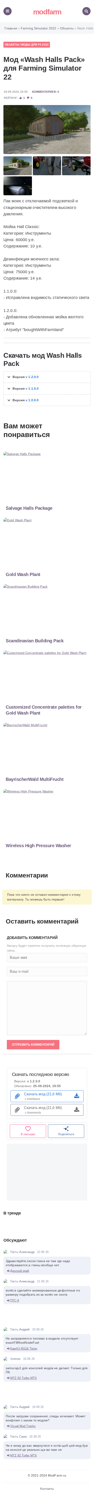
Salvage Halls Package (29, 508)
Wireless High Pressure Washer (38, 845)
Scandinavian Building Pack (34, 640)
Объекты (12, 44)
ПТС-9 (14, 1300)
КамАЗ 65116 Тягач (23, 1348)
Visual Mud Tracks (23, 1426)
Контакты (47, 1488)
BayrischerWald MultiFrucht (34, 779)
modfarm (47, 12)
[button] (47, 377)
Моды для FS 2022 (35, 44)
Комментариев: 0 (45, 91)
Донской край (19, 1270)
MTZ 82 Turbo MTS (23, 1377)
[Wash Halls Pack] (47, 129)
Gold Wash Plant (23, 574)
